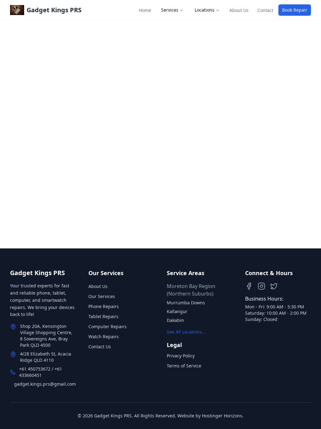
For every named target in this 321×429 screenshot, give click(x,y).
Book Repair (294, 10)
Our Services (101, 296)
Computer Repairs (107, 326)
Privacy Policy (181, 356)
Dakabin (175, 320)
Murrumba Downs (186, 303)
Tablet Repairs (103, 316)
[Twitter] (274, 286)
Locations (204, 10)
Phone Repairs (103, 306)
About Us (98, 286)
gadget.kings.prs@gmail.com (45, 384)
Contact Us (99, 347)
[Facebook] (249, 286)
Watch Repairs (103, 336)
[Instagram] (261, 286)
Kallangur (177, 311)
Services (169, 10)
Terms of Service (184, 366)
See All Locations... (186, 332)
